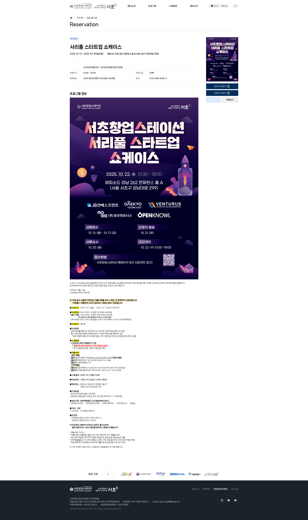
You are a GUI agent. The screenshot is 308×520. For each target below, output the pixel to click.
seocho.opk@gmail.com (169, 502)
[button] (104, 474)
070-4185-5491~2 (140, 502)
